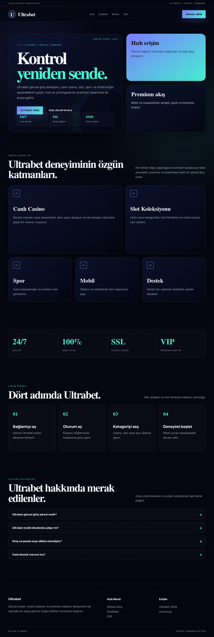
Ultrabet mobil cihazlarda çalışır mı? (35, 527)
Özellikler (103, 14)
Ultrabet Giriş (29, 110)
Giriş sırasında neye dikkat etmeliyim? (37, 541)
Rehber (116, 14)
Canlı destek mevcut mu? (28, 554)
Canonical (165, 611)
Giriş (92, 14)
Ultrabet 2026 (168, 606)
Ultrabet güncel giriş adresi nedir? (34, 514)
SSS (126, 14)
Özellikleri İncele (60, 110)
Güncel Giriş (194, 14)
